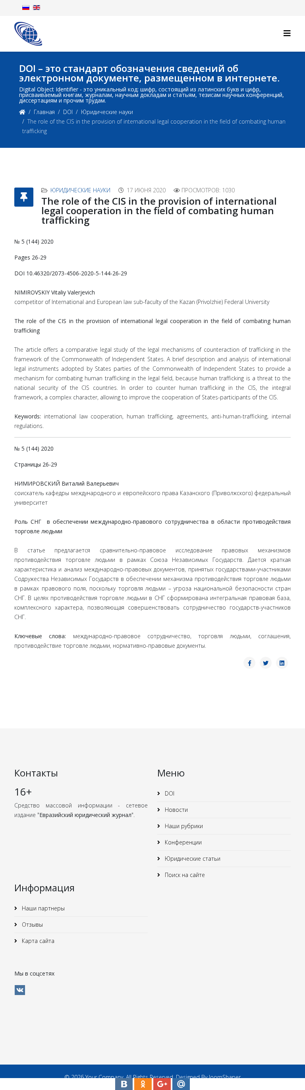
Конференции (182, 842)
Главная (44, 112)
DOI (68, 112)
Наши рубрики (183, 826)
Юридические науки (107, 112)
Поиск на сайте (184, 875)
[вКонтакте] (20, 990)
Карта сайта (37, 941)
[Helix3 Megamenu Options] (287, 33)
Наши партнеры (42, 908)
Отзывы (31, 924)
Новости (175, 809)
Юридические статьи (191, 858)
